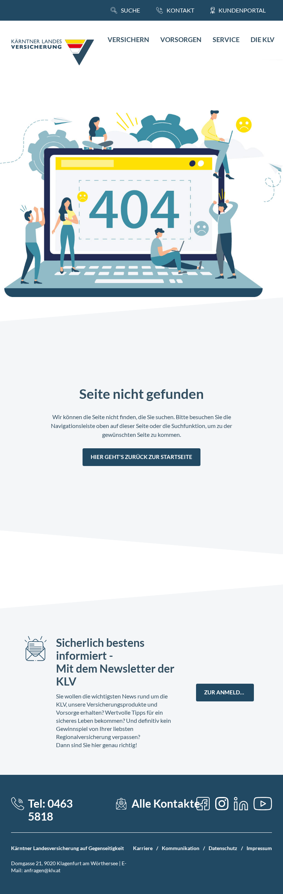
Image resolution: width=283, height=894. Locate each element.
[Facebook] (203, 803)
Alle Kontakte (166, 803)
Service (226, 40)
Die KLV (263, 40)
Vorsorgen (181, 40)
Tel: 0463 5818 (50, 810)
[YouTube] (263, 803)
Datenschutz (223, 848)
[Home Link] (52, 53)
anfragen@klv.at (42, 870)
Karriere (143, 848)
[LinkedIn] (241, 803)
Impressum (259, 848)
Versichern (128, 40)
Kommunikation (180, 848)
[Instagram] (221, 803)
